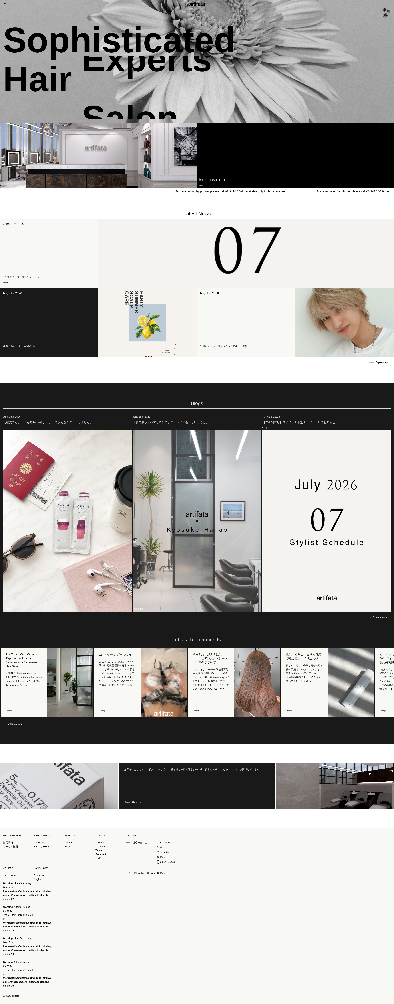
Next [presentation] (20, 724)
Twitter (99, 850)
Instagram (100, 846)
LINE (98, 858)
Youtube (100, 842)
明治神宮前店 (139, 842)
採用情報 (8, 842)
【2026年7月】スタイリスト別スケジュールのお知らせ (298, 422)
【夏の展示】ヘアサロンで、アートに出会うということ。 (171, 422)
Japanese (39, 875)
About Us (39, 842)
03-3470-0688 (167, 862)
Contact (69, 842)
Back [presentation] (14, 724)
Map (162, 857)
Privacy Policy (41, 846)
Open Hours (163, 842)
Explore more (382, 362)
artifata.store (9, 875)
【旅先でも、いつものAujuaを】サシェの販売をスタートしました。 (48, 422)
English (38, 879)
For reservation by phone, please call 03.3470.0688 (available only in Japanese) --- (130, 191)
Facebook (100, 854)
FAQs (68, 846)
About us (136, 802)
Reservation (213, 180)
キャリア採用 (10, 846)
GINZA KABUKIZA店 (143, 873)
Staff (159, 847)
